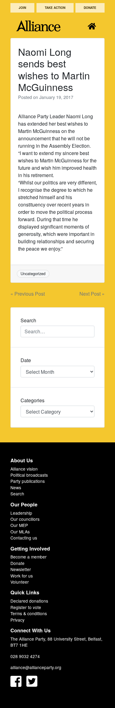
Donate (90, 8)
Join (22, 8)
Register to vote (25, 607)
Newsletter (20, 569)
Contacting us (23, 538)
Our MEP (19, 525)
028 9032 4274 (25, 656)
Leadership (21, 513)
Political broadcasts (29, 475)
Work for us (21, 576)
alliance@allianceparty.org (35, 667)
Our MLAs (20, 531)
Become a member (28, 557)
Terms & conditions (28, 613)
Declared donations (29, 601)
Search (17, 493)
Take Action (55, 8)
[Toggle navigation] (92, 26)
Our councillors (25, 519)
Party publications (27, 481)
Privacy (17, 620)
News (15, 487)
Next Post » (92, 293)
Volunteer (19, 582)
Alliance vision (24, 469)
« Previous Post (27, 293)
